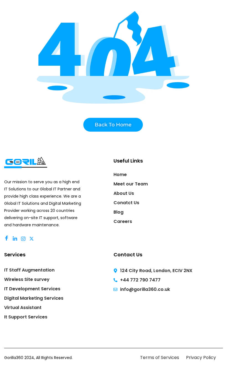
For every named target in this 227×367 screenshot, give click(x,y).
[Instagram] (24, 238)
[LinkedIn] (16, 238)
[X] (32, 238)
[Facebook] (7, 238)
